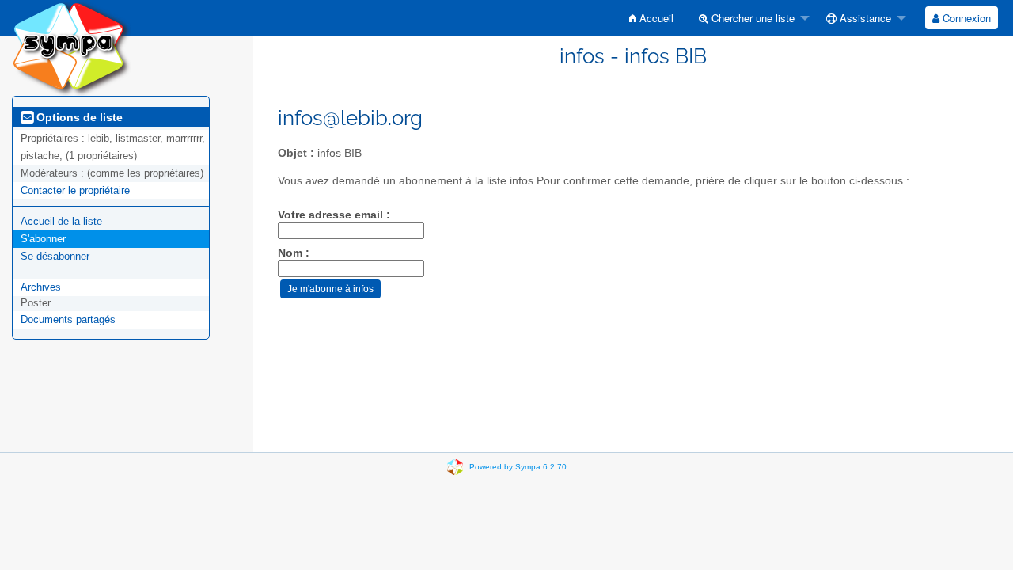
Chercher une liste (751, 17)
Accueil (654, 17)
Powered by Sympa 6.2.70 (518, 466)
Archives (41, 287)
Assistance (864, 17)
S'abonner (43, 239)
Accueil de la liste (61, 221)
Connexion (965, 17)
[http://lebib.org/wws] (71, 47)
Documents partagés (68, 319)
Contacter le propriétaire (75, 190)
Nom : (293, 253)
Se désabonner (55, 256)
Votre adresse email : (334, 215)
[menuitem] (651, 18)
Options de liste (78, 117)
